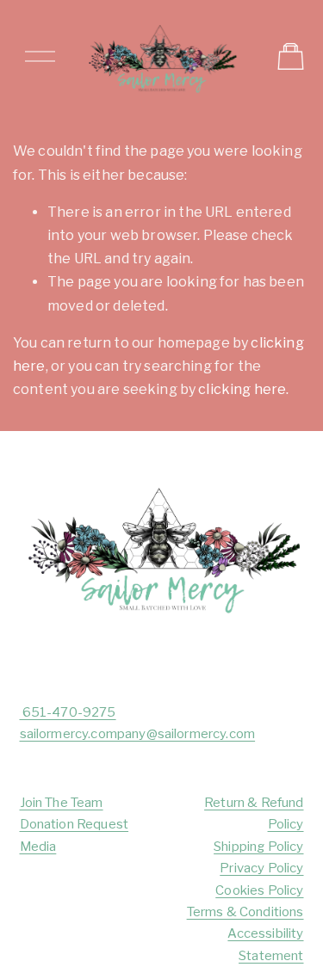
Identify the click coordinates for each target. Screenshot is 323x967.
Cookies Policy (259, 890)
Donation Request (74, 824)
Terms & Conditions (245, 912)
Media (38, 846)
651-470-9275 (68, 712)
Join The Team (61, 802)
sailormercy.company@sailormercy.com (138, 734)
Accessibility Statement (265, 944)
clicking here (242, 389)
